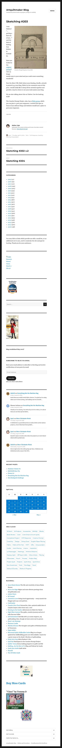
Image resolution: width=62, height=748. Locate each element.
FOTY (27, 545)
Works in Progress (25, 568)
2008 (9, 186)
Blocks (41, 531)
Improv (25, 548)
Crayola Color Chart (14, 605)
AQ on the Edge (13, 589)
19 (44, 505)
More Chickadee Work (23, 418)
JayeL (12, 418)
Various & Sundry (12, 568)
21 (15, 508)
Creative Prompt (38, 538)
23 (26, 508)
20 (9, 508)
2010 (9, 191)
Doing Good (25, 541)
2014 (27, 135)
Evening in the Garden (15, 610)
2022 (9, 218)
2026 (9, 227)
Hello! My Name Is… (12, 738)
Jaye (9, 135)
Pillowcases (10, 558)
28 (15, 511)
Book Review (11, 534)
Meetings (21, 551)
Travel (34, 565)
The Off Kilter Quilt (14, 653)
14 (15, 505)
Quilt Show (36, 562)
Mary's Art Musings (14, 621)
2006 (9, 182)
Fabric (9, 545)
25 (38, 508)
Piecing (41, 555)
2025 (9, 224)
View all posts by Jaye (22, 129)
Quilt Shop (27, 562)
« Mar (14, 515)
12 (44, 501)
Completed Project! (13, 538)
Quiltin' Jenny (12, 644)
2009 (9, 188)
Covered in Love (13, 598)
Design (17, 541)
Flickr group (36, 101)
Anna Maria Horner (14, 585)
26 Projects (17, 531)
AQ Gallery (9, 730)
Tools (20, 565)
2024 (9, 222)
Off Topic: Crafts (22, 555)
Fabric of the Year (18, 545)
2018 (9, 209)
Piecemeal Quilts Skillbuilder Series (19, 632)
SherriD (10, 650)
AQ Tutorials (10, 734)
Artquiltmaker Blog (17, 9)
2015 (9, 202)
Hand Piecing (17, 548)
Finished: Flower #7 (14, 469)
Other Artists (33, 555)
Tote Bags (27, 565)
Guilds (9, 548)
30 (26, 511)
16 (26, 505)
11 (38, 501)
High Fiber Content (14, 612)
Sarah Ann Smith (13, 648)
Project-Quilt (11, 562)
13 (9, 505)
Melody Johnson (13, 626)
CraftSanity (11, 603)
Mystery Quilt (11, 555)
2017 (9, 206)
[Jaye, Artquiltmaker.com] (26, 327)
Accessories (27, 531)
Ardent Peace (12, 594)
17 (32, 505)
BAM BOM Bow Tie (14, 471)
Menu (52, 11)
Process (24, 558)
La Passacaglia (11, 551)
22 (20, 508)
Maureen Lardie (13, 623)
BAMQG (35, 531)
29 (21, 511)
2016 (9, 204)
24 (32, 508)
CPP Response (33, 135)
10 (32, 501)
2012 (9, 195)
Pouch (18, 558)
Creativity (40, 135)
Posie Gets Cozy (13, 639)
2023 (9, 220)
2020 (9, 213)
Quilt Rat (10, 641)
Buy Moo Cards (16, 683)
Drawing (8, 137)
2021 (9, 215)
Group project (14, 137)
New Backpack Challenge (16, 478)
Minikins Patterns (31, 551)
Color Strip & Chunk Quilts (30, 534)
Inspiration (33, 548)
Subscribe (11, 378)
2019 (9, 211)
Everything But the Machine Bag (27, 393)
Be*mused (11, 596)
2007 (9, 184)
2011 (9, 193)
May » (39, 515)
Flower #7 (11, 473)
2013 (9, 197)
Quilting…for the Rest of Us (16, 646)
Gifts (32, 545)
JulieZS (12, 393)
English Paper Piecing (38, 541)
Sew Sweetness (12, 565)
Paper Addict (12, 630)
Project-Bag (33, 558)
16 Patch (9, 531)
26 (44, 508)
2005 (9, 179)
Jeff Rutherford (13, 616)
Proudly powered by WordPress (39, 743)
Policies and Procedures (24, 743)
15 (20, 505)
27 (9, 511)
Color (19, 534)
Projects (19, 562)
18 (38, 505)
